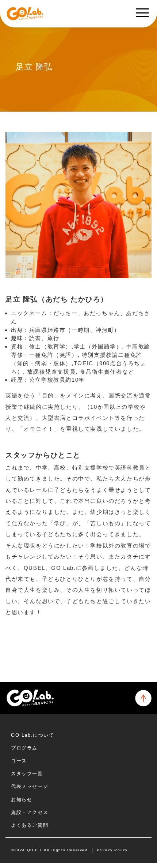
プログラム (24, 748)
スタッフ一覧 (27, 773)
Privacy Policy (112, 850)
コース (19, 760)
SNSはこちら (34, 640)
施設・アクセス (29, 812)
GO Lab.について (32, 735)
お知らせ (21, 799)
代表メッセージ (29, 786)
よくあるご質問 (29, 825)
